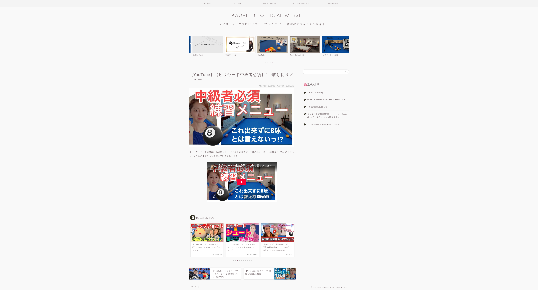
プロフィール (205, 3)
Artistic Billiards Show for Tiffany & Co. (326, 100)
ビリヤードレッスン (301, 3)
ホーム (193, 287)
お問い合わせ (332, 3)
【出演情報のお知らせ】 (318, 107)
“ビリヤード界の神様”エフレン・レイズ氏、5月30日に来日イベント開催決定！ (327, 116)
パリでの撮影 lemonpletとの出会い (323, 124)
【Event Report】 (315, 93)
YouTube (237, 3)
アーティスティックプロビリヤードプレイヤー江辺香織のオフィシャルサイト (269, 24)
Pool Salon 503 (269, 3)
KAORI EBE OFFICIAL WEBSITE (269, 15)
